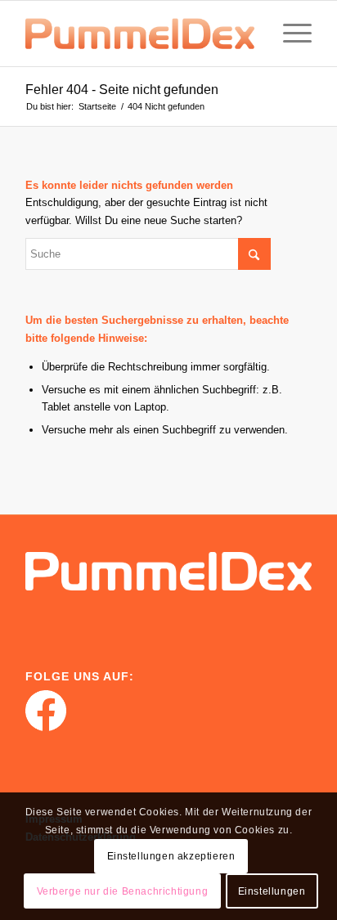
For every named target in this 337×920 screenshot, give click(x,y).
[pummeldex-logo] (139, 33)
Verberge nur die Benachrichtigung (123, 891)
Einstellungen (272, 891)
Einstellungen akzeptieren (171, 856)
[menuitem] (289, 33)
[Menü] (289, 33)
